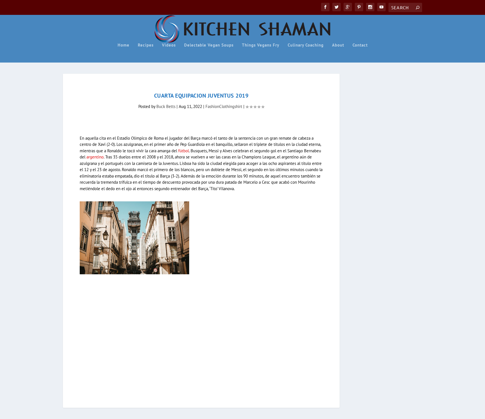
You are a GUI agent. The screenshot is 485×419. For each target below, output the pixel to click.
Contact (360, 45)
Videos (169, 45)
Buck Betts (165, 106)
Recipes (146, 45)
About (338, 45)
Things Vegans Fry (260, 45)
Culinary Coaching (306, 45)
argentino (95, 157)
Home (123, 45)
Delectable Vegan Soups (209, 45)
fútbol (183, 150)
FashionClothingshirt (223, 106)
